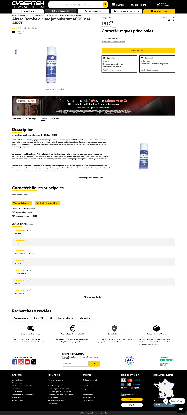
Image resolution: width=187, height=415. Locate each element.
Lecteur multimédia (65, 318)
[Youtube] (27, 361)
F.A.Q (85, 392)
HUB (50, 318)
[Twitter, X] (33, 361)
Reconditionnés (17, 400)
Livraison (51, 383)
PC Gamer (16, 389)
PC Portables (17, 392)
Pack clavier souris (21, 318)
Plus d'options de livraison (112, 70)
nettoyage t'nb (84, 318)
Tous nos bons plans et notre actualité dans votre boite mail (80, 357)
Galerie (44, 119)
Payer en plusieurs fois (56, 380)
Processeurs (16, 397)
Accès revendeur (89, 397)
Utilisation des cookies (56, 400)
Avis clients (55, 119)
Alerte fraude (53, 397)
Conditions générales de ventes (59, 392)
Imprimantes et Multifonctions (23, 394)
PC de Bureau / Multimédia (22, 386)
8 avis (34, 28)
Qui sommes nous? (90, 380)
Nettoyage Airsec (37, 15)
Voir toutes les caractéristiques (113, 42)
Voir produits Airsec (22, 203)
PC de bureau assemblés (128, 11)
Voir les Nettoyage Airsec (47, 203)
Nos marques (88, 394)
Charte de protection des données (60, 394)
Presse (85, 383)
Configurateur (95, 11)
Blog (84, 389)
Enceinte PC (38, 318)
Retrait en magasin (55, 386)
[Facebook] (14, 361)
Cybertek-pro (88, 400)
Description (16, 119)
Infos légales (52, 403)
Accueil (14, 15)
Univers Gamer (62, 11)
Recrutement (88, 386)
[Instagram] (21, 361)
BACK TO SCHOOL (161, 11)
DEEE (114, 27)
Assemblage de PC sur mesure (59, 389)
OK (94, 364)
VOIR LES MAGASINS (164, 405)
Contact (132, 399)
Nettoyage (24, 15)
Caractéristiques (31, 119)
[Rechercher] (105, 5)
